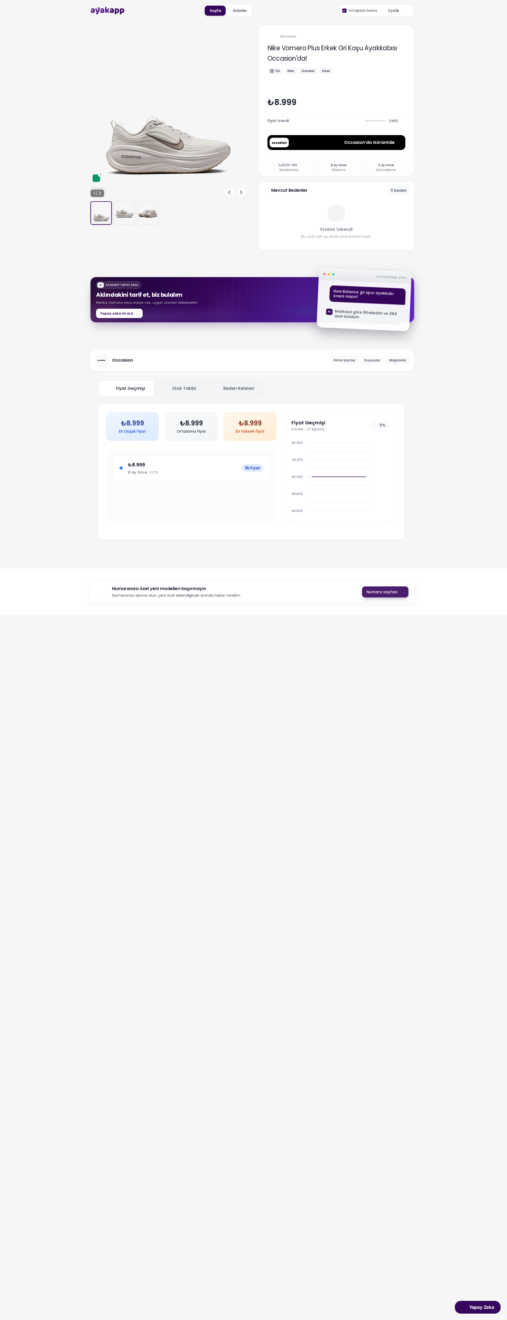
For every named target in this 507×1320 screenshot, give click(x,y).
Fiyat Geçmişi (130, 388)
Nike (290, 71)
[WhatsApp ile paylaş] (401, 101)
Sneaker (308, 71)
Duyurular (372, 360)
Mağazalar (397, 360)
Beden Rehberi (238, 388)
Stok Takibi (184, 388)
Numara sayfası (382, 592)
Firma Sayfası (344, 360)
